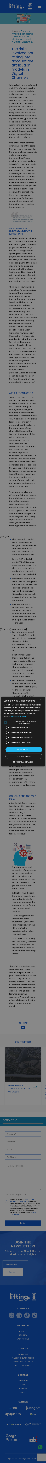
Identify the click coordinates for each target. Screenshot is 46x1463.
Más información (18, 716)
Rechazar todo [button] (24, 756)
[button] (23, 762)
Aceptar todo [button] (24, 749)
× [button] (41, 700)
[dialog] (23, 731)
